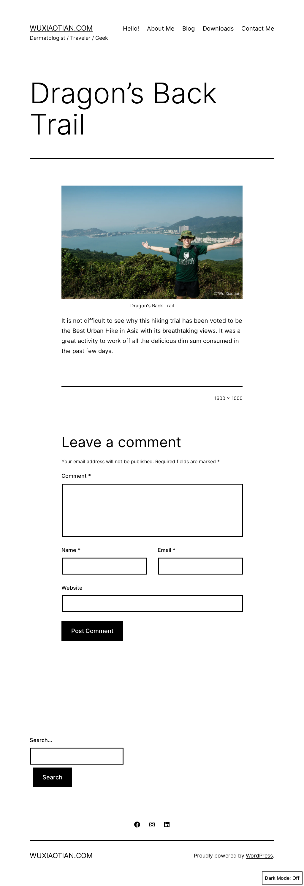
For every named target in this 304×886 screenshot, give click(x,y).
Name (70, 550)
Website (72, 588)
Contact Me (257, 28)
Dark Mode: (278, 878)
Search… (41, 740)
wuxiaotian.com (61, 28)
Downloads (218, 28)
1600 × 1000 (228, 398)
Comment (76, 476)
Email (166, 550)
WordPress (259, 855)
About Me (161, 28)
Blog (188, 28)
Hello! (131, 28)
